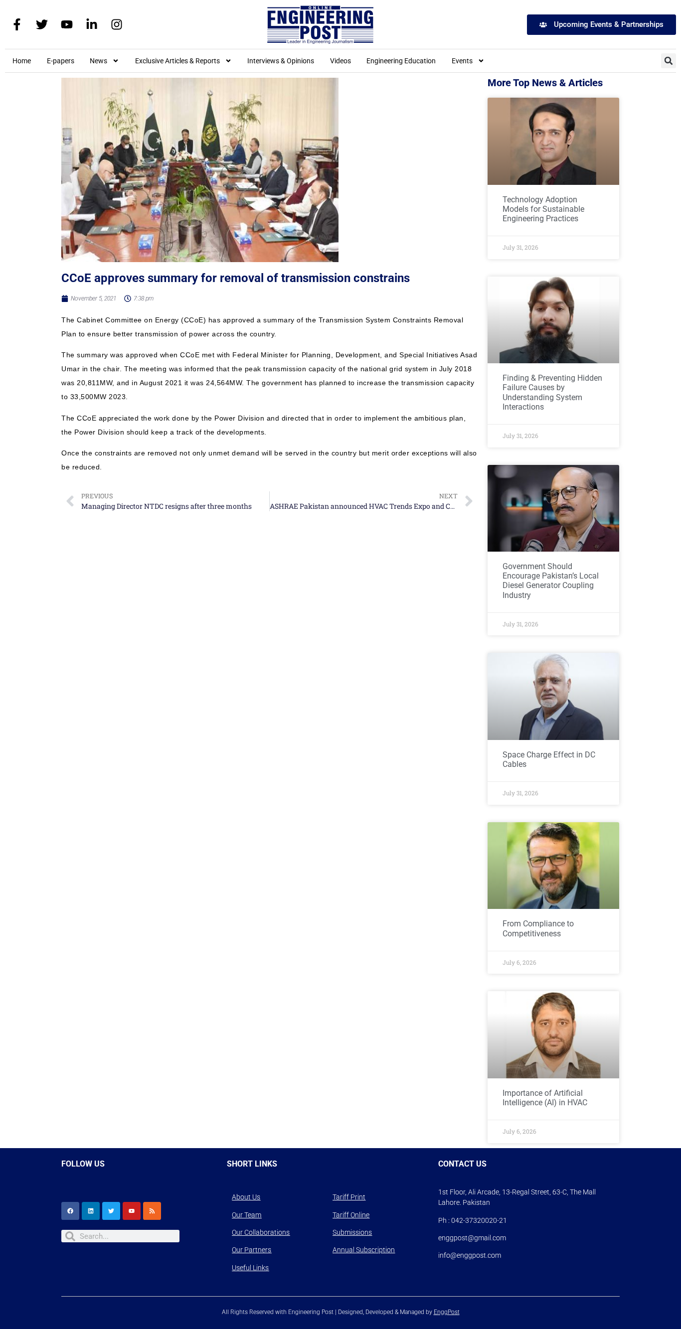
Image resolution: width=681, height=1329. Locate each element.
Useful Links (250, 1268)
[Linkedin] (91, 1211)
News (98, 61)
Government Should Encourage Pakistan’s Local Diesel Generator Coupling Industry (551, 581)
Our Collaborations (261, 1232)
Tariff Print (349, 1197)
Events (462, 61)
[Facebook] (70, 1211)
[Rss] (152, 1211)
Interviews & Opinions (280, 61)
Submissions (352, 1232)
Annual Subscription (364, 1250)
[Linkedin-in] (92, 24)
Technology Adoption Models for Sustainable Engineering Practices (543, 209)
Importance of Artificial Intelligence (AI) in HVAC (545, 1097)
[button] (668, 60)
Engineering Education (401, 61)
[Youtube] (67, 24)
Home (21, 61)
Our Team (246, 1215)
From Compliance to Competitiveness (538, 928)
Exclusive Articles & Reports (177, 61)
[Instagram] (117, 24)
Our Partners (251, 1250)
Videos (340, 61)
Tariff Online (351, 1215)
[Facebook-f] (17, 24)
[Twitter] (42, 24)
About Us (246, 1197)
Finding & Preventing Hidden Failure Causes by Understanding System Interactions (552, 392)
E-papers (60, 61)
